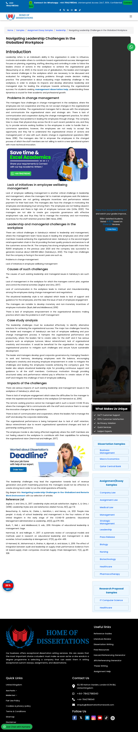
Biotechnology (108, 559)
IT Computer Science (111, 600)
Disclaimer (11, 722)
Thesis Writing (101, 665)
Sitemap (10, 716)
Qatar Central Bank (110, 466)
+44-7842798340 (87, 693)
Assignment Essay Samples (40, 30)
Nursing (104, 551)
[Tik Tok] (112, 718)
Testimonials (12, 728)
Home (10, 30)
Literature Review (102, 639)
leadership (61, 30)
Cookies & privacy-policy (18, 706)
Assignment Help (102, 671)
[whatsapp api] (31, 2)
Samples (20, 30)
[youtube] (76, 10)
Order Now (111, 229)
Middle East (11, 695)
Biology (104, 544)
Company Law (107, 492)
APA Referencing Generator (107, 660)
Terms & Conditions (16, 711)
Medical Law (106, 507)
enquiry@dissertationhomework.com (95, 704)
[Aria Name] (131, 16)
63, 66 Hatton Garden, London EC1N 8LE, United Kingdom (96, 686)
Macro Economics (109, 458)
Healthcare (106, 566)
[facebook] (60, 10)
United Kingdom (14, 684)
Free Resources (101, 649)
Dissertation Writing (103, 644)
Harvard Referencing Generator (109, 655)
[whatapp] (131, 47)
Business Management (107, 451)
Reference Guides (103, 633)
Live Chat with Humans (18, 726)
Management (107, 514)
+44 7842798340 (68, 2)
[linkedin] (68, 10)
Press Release (107, 537)
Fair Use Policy (13, 700)
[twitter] (64, 10)
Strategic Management (107, 522)
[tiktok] (80, 10)
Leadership (106, 529)
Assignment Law (109, 500)
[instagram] (72, 10)
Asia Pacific (11, 690)
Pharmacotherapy (110, 574)
